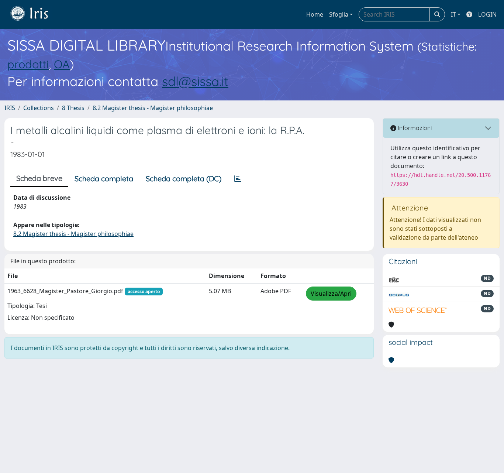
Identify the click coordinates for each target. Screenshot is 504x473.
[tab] (238, 178)
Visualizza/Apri (331, 293)
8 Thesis (73, 108)
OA (62, 64)
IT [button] (453, 14)
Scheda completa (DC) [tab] (183, 178)
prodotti (28, 64)
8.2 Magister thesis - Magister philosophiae (153, 108)
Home (314, 14)
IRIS (9, 108)
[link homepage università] (34, 14)
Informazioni (414, 127)
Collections (38, 108)
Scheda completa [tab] (104, 178)
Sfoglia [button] (338, 14)
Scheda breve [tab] (39, 178)
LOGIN (487, 14)
